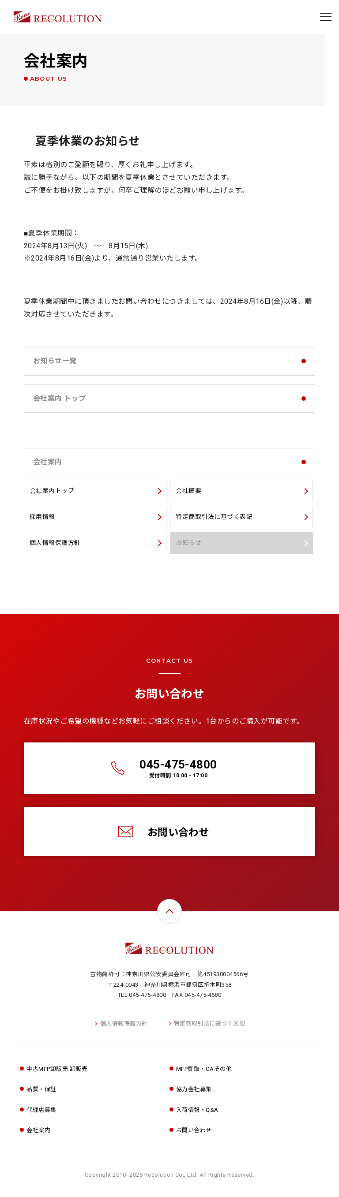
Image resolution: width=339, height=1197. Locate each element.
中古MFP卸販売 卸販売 (56, 1069)
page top (169, 911)
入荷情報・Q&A (197, 1110)
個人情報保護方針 (124, 1023)
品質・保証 (41, 1089)
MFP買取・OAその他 (204, 1069)
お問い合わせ (178, 833)
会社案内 (56, 67)
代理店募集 (41, 1110)
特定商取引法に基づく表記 (209, 1023)
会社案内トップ (52, 490)
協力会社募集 (194, 1089)
